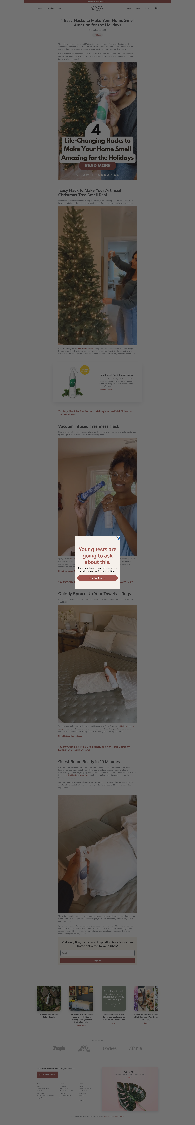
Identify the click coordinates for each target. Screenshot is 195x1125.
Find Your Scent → (97, 578)
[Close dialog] (118, 538)
